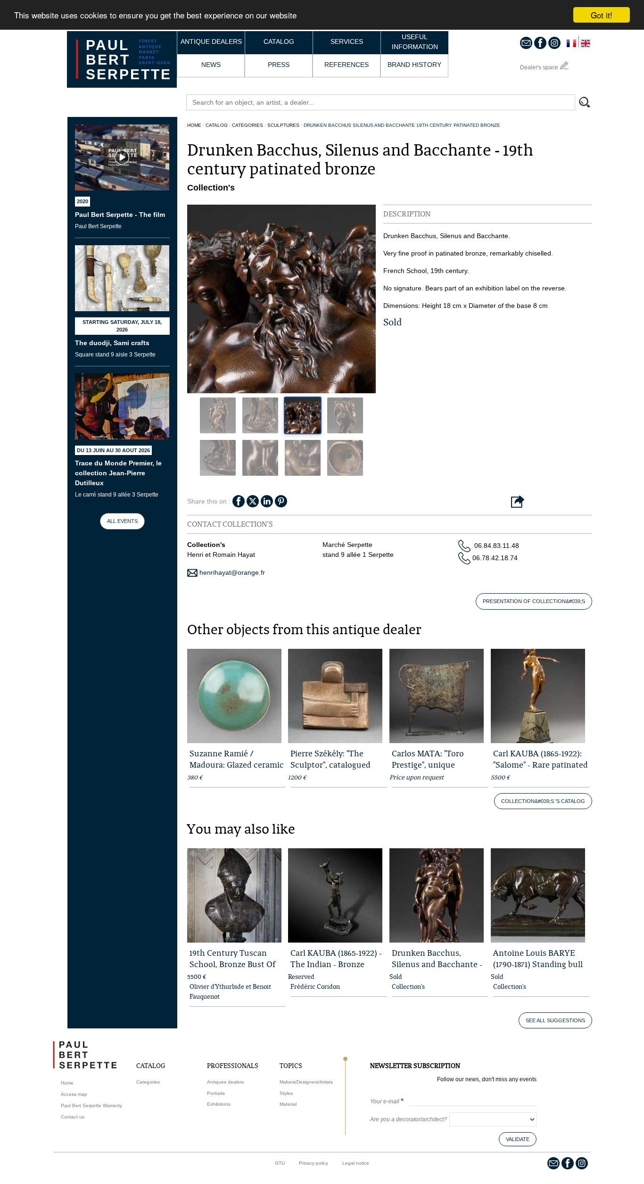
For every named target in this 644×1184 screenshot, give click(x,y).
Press (278, 64)
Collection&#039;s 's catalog (543, 801)
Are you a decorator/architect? (408, 1119)
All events (122, 521)
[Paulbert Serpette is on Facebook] (540, 42)
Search (589, 103)
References (346, 64)
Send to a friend (517, 502)
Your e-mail (384, 1101)
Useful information (415, 41)
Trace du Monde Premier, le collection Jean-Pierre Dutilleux (118, 473)
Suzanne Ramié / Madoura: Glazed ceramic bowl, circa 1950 (237, 764)
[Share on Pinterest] (281, 501)
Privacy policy (313, 1163)
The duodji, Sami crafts (112, 343)
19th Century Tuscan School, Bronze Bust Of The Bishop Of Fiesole (233, 964)
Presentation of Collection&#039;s (534, 601)
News (211, 64)
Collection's (408, 986)
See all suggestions (555, 1020)
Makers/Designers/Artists (306, 1082)
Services (346, 41)
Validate (517, 1139)
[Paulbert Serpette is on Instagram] (554, 42)
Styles (286, 1093)
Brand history (414, 64)
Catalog (279, 41)
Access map (74, 1094)
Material (288, 1104)
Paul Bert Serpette (129, 59)
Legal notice (355, 1163)
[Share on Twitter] (253, 501)
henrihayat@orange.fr (231, 572)
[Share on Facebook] (238, 501)
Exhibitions (219, 1104)
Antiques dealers (225, 1082)
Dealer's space (539, 67)
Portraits (216, 1093)
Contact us (72, 1116)
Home (194, 125)
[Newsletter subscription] (526, 42)
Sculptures (283, 125)
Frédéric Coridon (315, 986)
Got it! (601, 15)
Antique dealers (211, 41)
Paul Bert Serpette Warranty (91, 1105)
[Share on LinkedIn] (267, 501)
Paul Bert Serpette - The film (120, 214)
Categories (247, 125)
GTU (280, 1163)
